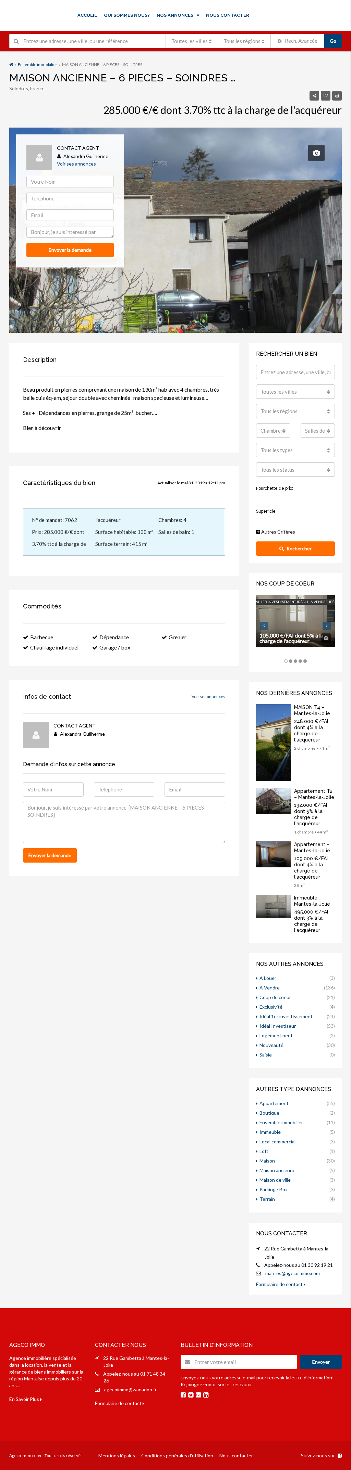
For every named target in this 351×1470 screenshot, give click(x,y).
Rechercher (299, 548)
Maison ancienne (277, 1170)
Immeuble (270, 1132)
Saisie (265, 1055)
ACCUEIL (87, 15)
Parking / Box (273, 1189)
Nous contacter (236, 1455)
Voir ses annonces (76, 164)
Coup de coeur (275, 997)
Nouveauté (271, 1045)
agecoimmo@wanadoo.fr (130, 1389)
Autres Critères (277, 532)
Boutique (269, 1113)
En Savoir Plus (24, 1399)
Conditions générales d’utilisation (177, 1455)
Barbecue (41, 637)
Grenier (177, 637)
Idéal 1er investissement (286, 1016)
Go (333, 41)
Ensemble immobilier (37, 64)
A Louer (267, 978)
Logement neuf (275, 1035)
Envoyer (321, 1362)
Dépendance (114, 637)
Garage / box (114, 647)
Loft (263, 1151)
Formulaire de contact (280, 1284)
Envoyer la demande (70, 250)
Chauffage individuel (54, 647)
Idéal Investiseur (277, 1026)
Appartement (274, 1103)
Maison (267, 1161)
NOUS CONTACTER (227, 15)
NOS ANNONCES (175, 15)
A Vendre (269, 987)
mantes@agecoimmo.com (292, 1273)
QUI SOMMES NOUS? (127, 15)
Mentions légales (116, 1455)
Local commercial (277, 1141)
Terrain (267, 1199)
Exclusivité (270, 1007)
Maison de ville (275, 1180)
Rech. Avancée (300, 41)
